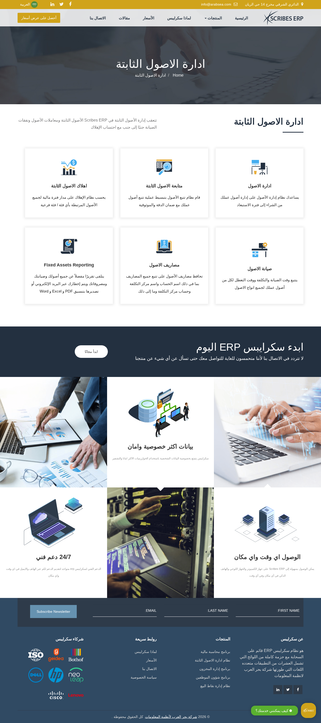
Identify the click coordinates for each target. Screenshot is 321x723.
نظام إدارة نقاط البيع (215, 686)
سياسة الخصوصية (144, 677)
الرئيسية (241, 18)
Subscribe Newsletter (53, 611)
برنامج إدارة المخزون (214, 669)
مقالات (124, 18)
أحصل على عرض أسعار (38, 18)
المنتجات (214, 18)
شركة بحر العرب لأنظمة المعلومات (171, 717)
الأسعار (148, 18)
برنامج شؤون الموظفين (213, 677)
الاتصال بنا (98, 18)
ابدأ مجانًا (91, 352)
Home (178, 75)
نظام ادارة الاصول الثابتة (212, 660)
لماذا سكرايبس (179, 18)
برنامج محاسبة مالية (215, 652)
